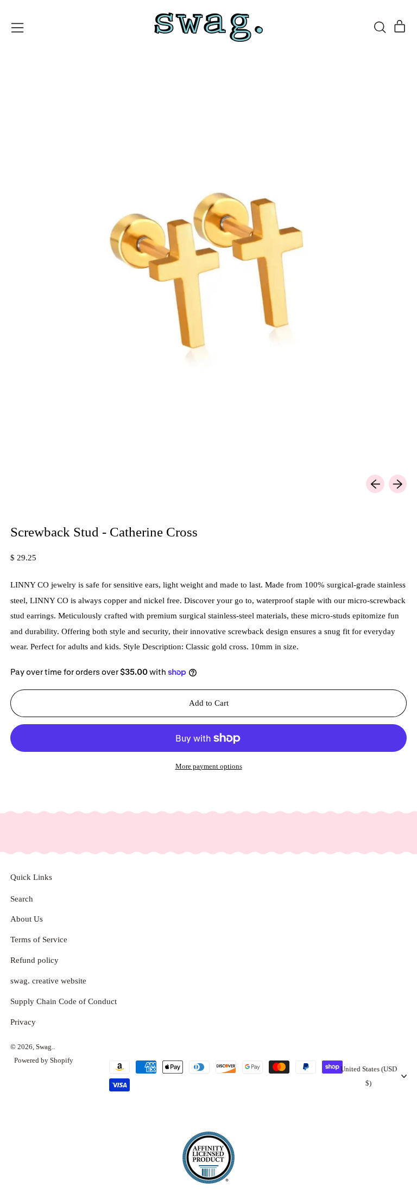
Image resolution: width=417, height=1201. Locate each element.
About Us (26, 919)
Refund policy (34, 960)
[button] (379, 27)
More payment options (208, 766)
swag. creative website (48, 980)
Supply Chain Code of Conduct (63, 1001)
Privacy (23, 1022)
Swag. (44, 1047)
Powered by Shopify (43, 1060)
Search (21, 899)
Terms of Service (38, 939)
